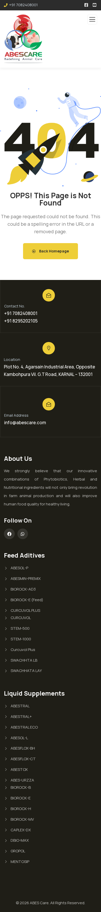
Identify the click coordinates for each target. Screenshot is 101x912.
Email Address (16, 415)
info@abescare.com (25, 423)
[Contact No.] (48, 295)
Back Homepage (53, 251)
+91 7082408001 (23, 4)
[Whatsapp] (22, 534)
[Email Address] (48, 404)
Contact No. (14, 306)
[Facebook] (9, 534)
